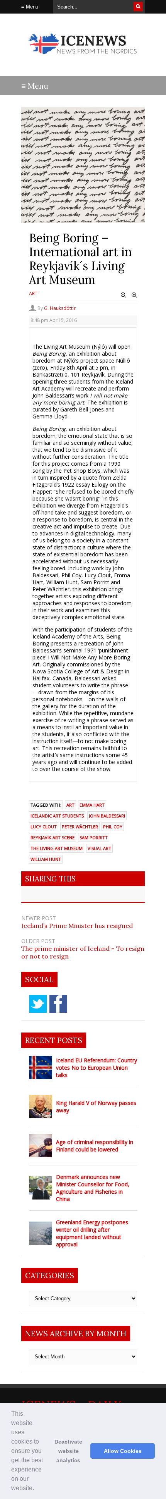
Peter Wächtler (80, 827)
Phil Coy (112, 827)
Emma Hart (92, 805)
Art (33, 293)
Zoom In (134, 295)
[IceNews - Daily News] (83, 58)
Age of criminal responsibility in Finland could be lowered (94, 1145)
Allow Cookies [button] (123, 1451)
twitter (38, 1004)
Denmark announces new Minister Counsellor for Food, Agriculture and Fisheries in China (92, 1188)
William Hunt (45, 859)
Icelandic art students (57, 816)
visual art (99, 848)
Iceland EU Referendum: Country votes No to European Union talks (96, 1068)
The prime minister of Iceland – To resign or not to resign (82, 952)
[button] (37, 1489)
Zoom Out (123, 295)
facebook (58, 1004)
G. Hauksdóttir (60, 308)
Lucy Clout (43, 827)
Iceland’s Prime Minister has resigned (77, 925)
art (70, 805)
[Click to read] (40, 1067)
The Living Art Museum (56, 848)
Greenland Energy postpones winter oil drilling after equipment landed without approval (92, 1233)
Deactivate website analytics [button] (68, 1451)
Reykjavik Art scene (52, 837)
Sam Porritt (94, 837)
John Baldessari (107, 816)
